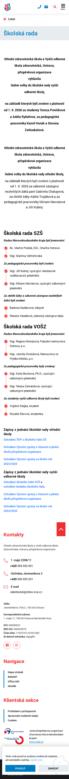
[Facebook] (7, 645)
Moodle (12, 686)
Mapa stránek (15, 672)
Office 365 (13, 681)
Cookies (12, 720)
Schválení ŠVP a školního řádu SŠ (25, 439)
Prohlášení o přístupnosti (22, 711)
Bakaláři (12, 676)
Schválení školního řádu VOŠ (22, 482)
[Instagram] (16, 645)
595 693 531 (21, 579)
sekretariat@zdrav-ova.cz (26, 592)
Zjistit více (36, 760)
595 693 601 (21, 566)
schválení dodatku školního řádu (24, 486)
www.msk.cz (36, 741)
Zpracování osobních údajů (23, 715)
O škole (11, 18)
